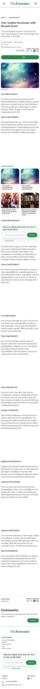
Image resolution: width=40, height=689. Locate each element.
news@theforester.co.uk (13, 685)
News (3, 17)
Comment (33, 620)
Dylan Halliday (7, 42)
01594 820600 (12, 682)
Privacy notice (9, 240)
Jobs (3, 646)
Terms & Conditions (8, 640)
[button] (4, 3)
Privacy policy (6, 644)
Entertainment (14, 17)
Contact (4, 642)
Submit (32, 235)
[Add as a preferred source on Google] (20, 50)
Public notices (6, 648)
